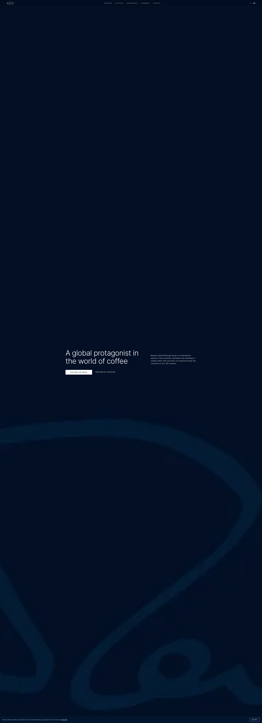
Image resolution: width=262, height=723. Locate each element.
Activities (119, 3)
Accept (254, 719)
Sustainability (132, 3)
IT (250, 3)
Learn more (64, 719)
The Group (108, 3)
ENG (254, 3)
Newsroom (145, 3)
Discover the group (78, 372)
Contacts (156, 3)
